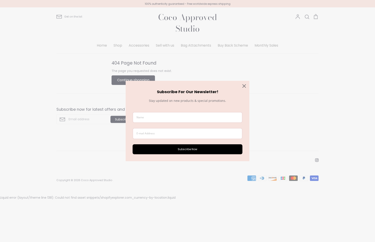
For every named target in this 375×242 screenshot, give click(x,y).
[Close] (244, 86)
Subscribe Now (187, 149)
